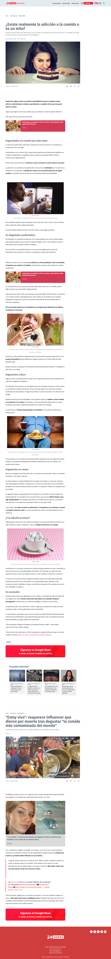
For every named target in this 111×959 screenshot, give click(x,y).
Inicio (7, 16)
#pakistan (23, 884)
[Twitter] (74, 86)
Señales (88, 3)
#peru (17, 887)
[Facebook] (70, 86)
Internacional (57, 3)
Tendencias (13, 713)
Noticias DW (75, 3)
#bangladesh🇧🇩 (33, 884)
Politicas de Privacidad (55, 953)
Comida (8, 642)
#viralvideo (33, 887)
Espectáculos (21, 713)
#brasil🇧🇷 (11, 887)
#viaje (39, 887)
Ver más (24, 128)
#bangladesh (44, 884)
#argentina (24, 887)
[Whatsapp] (67, 86)
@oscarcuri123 (13, 882)
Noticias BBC (66, 3)
